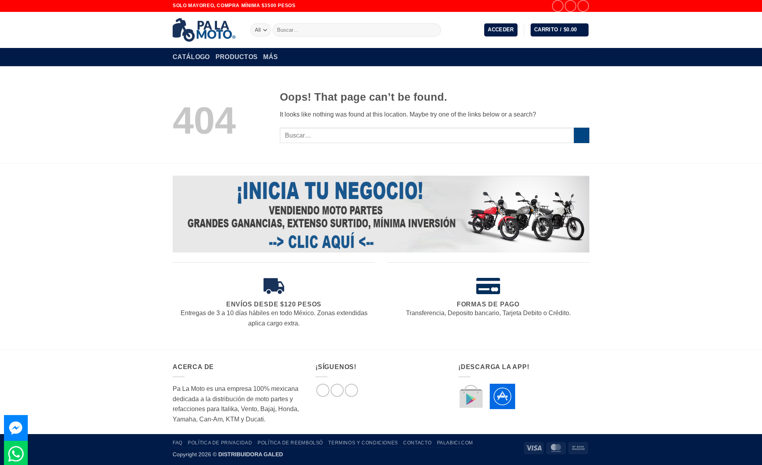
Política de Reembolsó (290, 443)
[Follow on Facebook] (558, 5)
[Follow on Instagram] (570, 5)
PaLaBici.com (455, 443)
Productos (237, 57)
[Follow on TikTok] (583, 5)
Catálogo (191, 57)
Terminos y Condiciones (363, 443)
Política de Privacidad (220, 443)
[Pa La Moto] (206, 30)
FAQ (178, 443)
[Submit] (433, 30)
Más (270, 57)
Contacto (417, 443)
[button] (501, 29)
